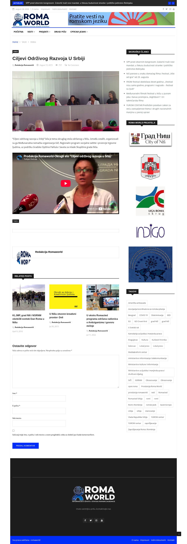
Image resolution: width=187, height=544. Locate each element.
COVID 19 (143, 315)
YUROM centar (157, 417)
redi (153, 392)
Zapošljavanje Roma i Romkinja (141, 429)
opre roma (132, 386)
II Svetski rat (133, 327)
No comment (73, 65)
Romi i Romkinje (135, 404)
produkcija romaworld (138, 392)
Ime (14, 393)
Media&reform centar (137, 352)
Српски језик (78, 31)
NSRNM (138, 380)
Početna (18, 31)
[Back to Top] (179, 534)
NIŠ (129, 380)
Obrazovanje (151, 380)
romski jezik (151, 404)
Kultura (145, 339)
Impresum (45, 9)
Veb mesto (16, 418)
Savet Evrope (166, 404)
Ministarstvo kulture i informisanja (143, 364)
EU (129, 321)
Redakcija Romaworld (24, 65)
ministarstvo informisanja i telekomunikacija (147, 358)
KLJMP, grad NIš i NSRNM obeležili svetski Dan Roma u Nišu (28, 319)
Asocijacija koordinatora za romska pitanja (146, 309)
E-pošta (16, 405)
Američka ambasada (137, 303)
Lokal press (144, 346)
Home (15, 42)
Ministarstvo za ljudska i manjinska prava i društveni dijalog (146, 372)
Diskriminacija (157, 315)
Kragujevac (133, 339)
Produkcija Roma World (151, 386)
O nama (35, 9)
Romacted (163, 392)
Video (33, 42)
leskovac (132, 346)
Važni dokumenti (59, 9)
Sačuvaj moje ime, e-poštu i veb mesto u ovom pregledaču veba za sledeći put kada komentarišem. (53, 434)
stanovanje (150, 411)
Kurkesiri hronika (159, 339)
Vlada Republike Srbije (137, 417)
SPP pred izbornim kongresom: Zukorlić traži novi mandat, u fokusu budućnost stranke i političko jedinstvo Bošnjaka (79, 3)
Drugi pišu (60, 31)
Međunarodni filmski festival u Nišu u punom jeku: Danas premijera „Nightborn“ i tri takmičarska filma (148, 97)
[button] (169, 3)
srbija (130, 411)
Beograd (132, 315)
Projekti (44, 31)
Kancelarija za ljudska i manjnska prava (145, 333)
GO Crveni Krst (140, 321)
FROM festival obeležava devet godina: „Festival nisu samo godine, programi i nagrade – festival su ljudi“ (149, 85)
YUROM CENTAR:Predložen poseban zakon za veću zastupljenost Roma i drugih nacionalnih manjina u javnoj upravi (148, 109)
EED (168, 315)
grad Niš (154, 321)
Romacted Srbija (135, 398)
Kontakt (72, 9)
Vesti (30, 31)
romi (148, 398)
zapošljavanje (150, 423)
